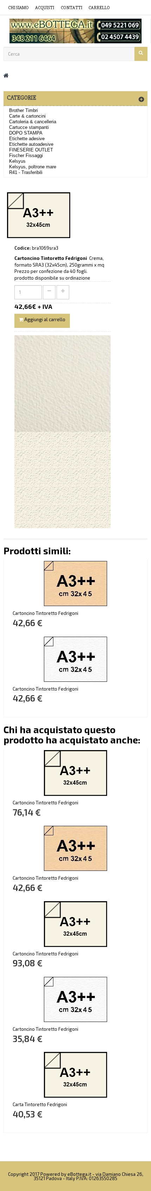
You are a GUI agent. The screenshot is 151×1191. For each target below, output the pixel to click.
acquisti (44, 8)
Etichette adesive (27, 138)
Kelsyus (17, 161)
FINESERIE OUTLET (31, 149)
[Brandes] (75, 31)
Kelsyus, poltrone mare (32, 166)
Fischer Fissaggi (26, 155)
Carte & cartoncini (27, 116)
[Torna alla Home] (6, 75)
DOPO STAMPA (25, 133)
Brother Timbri (23, 110)
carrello (99, 8)
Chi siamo (18, 8)
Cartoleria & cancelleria (32, 121)
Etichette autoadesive (31, 144)
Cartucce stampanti (29, 127)
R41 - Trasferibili (25, 172)
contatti (71, 8)
